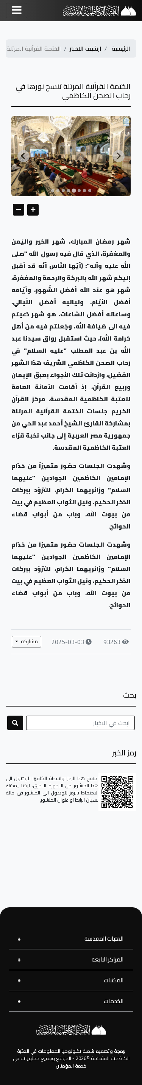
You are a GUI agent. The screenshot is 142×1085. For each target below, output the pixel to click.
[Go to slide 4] (74, 190)
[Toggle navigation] (16, 10)
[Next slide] (118, 156)
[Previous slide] (23, 156)
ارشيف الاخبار (85, 48)
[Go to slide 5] (68, 190)
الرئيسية (121, 48)
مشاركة (29, 641)
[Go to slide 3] (79, 190)
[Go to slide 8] (52, 190)
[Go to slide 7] (57, 190)
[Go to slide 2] (84, 190)
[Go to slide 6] (63, 190)
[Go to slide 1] (89, 190)
